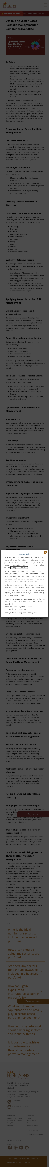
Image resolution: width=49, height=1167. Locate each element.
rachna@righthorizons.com (16, 609)
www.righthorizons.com (19, 568)
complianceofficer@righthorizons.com (18, 606)
